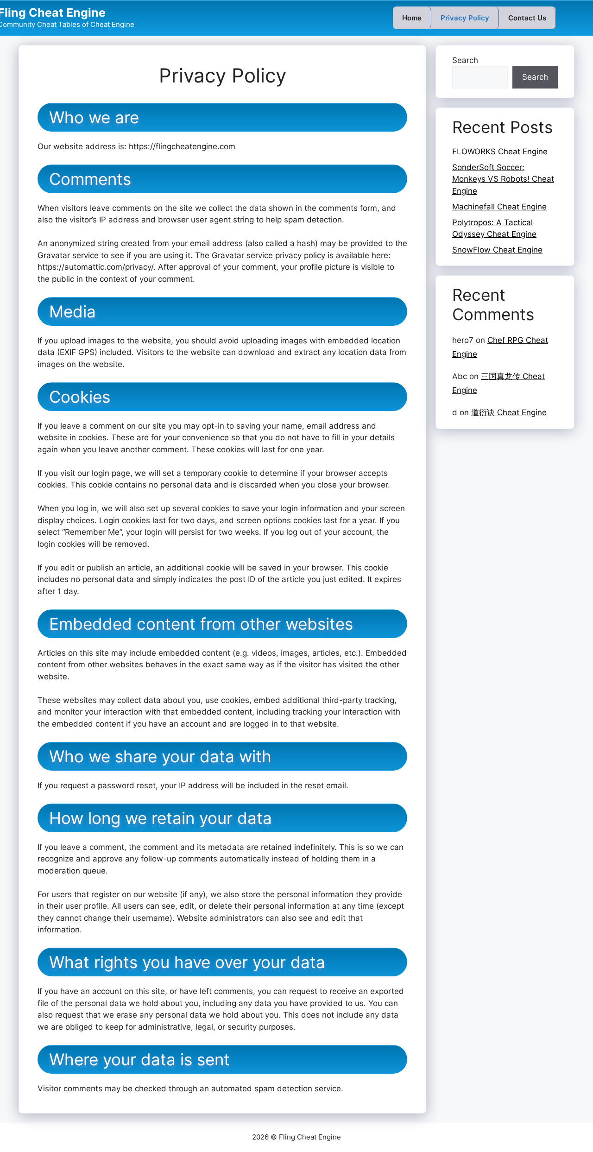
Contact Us (527, 17)
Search (465, 60)
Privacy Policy (465, 17)
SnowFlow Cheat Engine (497, 249)
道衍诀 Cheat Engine (509, 412)
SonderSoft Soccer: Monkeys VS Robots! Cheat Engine (503, 179)
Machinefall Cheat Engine (499, 206)
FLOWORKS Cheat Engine (500, 151)
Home (412, 17)
